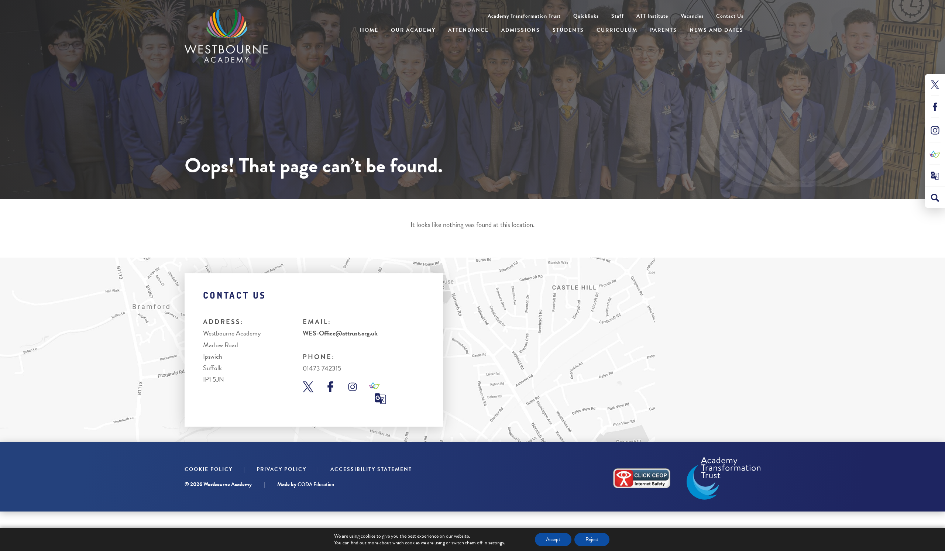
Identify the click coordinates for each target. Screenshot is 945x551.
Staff (617, 16)
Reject (591, 539)
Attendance (468, 30)
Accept (553, 539)
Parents (663, 30)
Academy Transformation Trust (524, 16)
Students (568, 30)
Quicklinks (586, 16)
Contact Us (729, 16)
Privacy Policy (281, 469)
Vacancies (692, 16)
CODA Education (316, 484)
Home (369, 30)
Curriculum (617, 30)
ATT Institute (652, 16)
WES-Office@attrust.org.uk (340, 333)
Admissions (520, 30)
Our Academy (413, 30)
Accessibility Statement (371, 469)
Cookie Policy (209, 469)
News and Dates (716, 30)
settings (496, 543)
